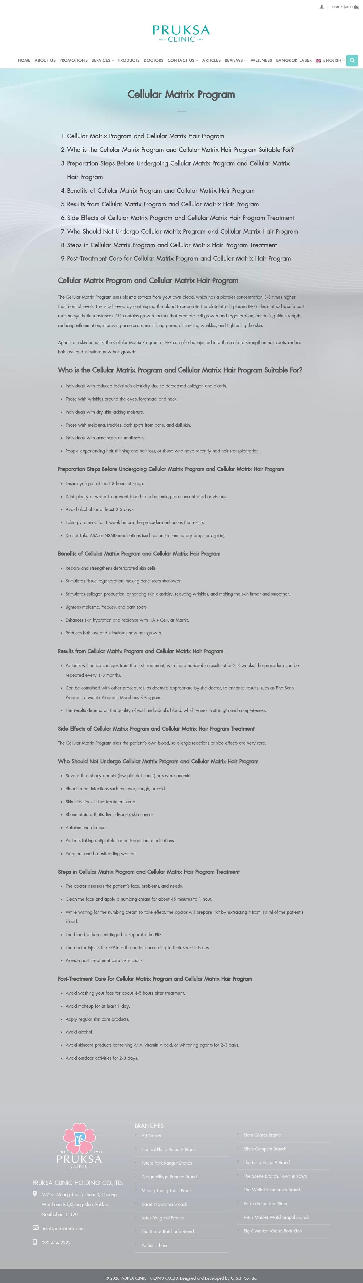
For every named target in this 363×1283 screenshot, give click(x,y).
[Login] (321, 6)
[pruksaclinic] (181, 34)
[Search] (352, 61)
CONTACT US (181, 60)
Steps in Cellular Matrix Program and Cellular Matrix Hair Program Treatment (172, 245)
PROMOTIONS (74, 60)
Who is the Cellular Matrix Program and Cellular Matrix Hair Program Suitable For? (180, 150)
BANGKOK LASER (294, 60)
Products (129, 60)
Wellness (261, 60)
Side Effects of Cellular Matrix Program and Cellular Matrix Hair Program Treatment (180, 218)
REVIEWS (234, 60)
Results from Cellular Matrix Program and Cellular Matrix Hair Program (163, 204)
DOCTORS (154, 60)
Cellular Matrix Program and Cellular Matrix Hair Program (145, 136)
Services (101, 60)
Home (24, 60)
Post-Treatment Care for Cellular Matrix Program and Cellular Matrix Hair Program (179, 258)
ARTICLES (211, 60)
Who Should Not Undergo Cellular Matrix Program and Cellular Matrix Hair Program (182, 231)
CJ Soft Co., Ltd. (244, 1278)
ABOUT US (45, 60)
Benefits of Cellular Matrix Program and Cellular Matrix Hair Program (161, 191)
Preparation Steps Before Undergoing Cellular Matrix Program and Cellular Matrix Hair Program (178, 170)
